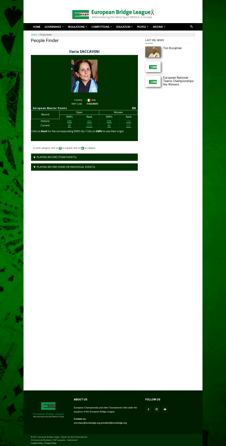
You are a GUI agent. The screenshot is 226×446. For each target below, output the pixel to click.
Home (36, 26)
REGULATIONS (76, 26)
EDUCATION (123, 26)
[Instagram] (157, 409)
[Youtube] (165, 409)
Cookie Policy (37, 443)
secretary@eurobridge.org (87, 423)
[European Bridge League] (113, 14)
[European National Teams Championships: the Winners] (159, 81)
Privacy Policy (50, 443)
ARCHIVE (158, 26)
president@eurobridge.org (114, 423)
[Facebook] (148, 409)
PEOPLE (141, 26)
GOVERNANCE (53, 26)
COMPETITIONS (100, 26)
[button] (191, 26)
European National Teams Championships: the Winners (178, 81)
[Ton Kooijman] (159, 52)
